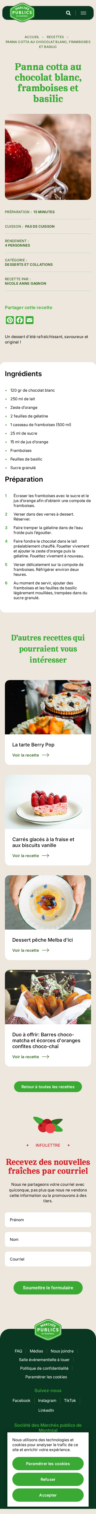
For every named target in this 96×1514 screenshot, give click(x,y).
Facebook (22, 1400)
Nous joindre (62, 1351)
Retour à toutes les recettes (47, 1086)
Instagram (47, 1400)
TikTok (70, 1400)
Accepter (48, 1495)
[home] (22, 20)
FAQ (18, 1351)
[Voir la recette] (48, 722)
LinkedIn (46, 1410)
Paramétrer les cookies (46, 1376)
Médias (36, 1351)
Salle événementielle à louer (44, 1359)
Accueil (32, 37)
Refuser (48, 1479)
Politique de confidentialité (44, 1368)
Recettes (55, 37)
